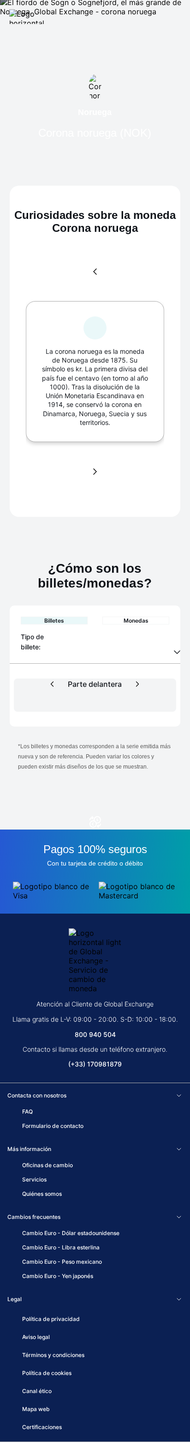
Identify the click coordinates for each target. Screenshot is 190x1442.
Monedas (136, 620)
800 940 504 (95, 1034)
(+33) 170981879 (95, 1064)
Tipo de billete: (33, 642)
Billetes (54, 620)
